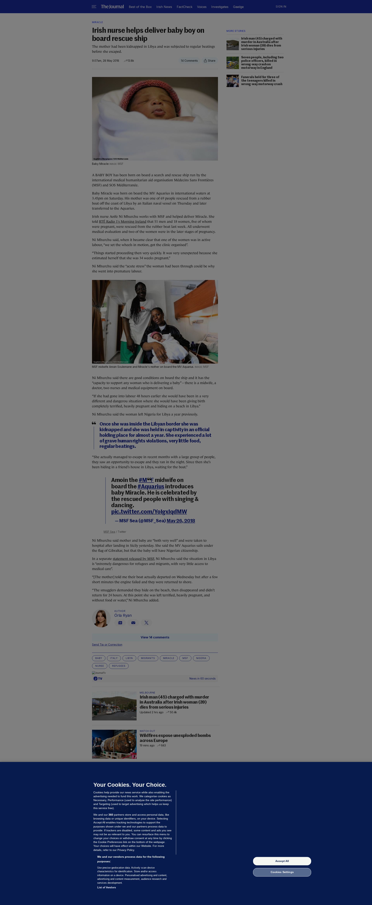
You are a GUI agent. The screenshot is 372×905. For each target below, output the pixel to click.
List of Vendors (106, 887)
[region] (186, 833)
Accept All (282, 861)
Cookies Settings (282, 872)
